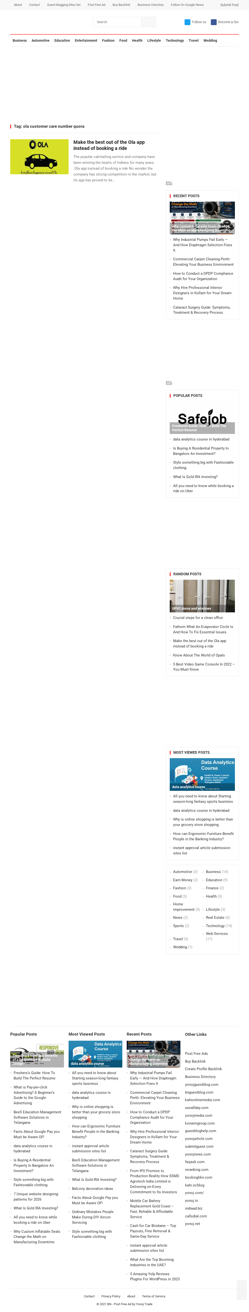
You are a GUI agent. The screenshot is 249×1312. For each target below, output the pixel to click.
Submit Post (229, 5)
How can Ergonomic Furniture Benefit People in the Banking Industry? (96, 1131)
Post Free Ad (96, 5)
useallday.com (196, 1108)
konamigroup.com (200, 1123)
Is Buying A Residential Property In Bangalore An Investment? (34, 1165)
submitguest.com (199, 1146)
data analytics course (188, 787)
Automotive (41, 40)
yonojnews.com (198, 1154)
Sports (178, 926)
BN (109, 1304)
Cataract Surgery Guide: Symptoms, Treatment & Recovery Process (149, 1156)
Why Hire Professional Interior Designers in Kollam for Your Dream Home (202, 293)
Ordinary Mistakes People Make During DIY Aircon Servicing (93, 1217)
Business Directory (151, 5)
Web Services (217, 933)
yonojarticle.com (199, 1138)
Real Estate (215, 917)
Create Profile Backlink (203, 1069)
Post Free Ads (196, 1053)
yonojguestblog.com (201, 1084)
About (18, 5)
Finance (212, 888)
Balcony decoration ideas (92, 1188)
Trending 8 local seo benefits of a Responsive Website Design (35, 1060)
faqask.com (195, 1162)
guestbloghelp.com (200, 1131)
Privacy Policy (110, 1296)
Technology (175, 40)
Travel (194, 40)
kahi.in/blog (194, 1185)
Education (62, 40)
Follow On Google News (187, 5)
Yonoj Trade (144, 1304)
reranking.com (196, 1169)
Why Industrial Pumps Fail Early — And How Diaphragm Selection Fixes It (202, 245)
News (177, 917)
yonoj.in (191, 1200)
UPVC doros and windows (191, 608)
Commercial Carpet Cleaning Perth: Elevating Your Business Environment (155, 1098)
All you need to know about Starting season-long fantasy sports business (95, 1078)
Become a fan (228, 22)
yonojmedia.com (198, 1115)
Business (20, 40)
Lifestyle (154, 40)
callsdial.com (196, 1216)
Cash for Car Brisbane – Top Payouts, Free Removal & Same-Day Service (153, 1231)
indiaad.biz (193, 1208)
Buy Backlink (121, 5)
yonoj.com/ (194, 1193)
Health (137, 40)
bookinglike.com (198, 1177)
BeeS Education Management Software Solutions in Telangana (37, 1117)
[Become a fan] (242, 1295)
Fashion (108, 40)
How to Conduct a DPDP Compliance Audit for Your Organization (151, 1117)
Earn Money (182, 880)
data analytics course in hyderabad (201, 439)
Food (123, 40)
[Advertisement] (124, 85)
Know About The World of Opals (199, 655)
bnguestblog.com (199, 1092)
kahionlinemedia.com (202, 1100)
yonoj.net (192, 1224)
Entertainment (86, 40)
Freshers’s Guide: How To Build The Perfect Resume (199, 428)
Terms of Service (153, 1296)
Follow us (199, 22)
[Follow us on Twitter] (242, 1285)
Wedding (210, 40)
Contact (34, 5)
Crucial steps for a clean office (198, 618)
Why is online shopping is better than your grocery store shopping (96, 1112)
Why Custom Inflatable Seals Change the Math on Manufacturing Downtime (201, 228)
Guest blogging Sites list (63, 5)
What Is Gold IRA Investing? (195, 477)
